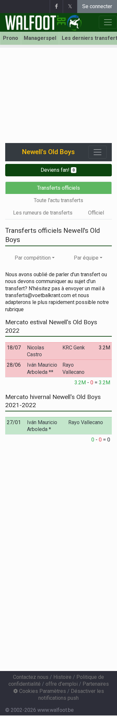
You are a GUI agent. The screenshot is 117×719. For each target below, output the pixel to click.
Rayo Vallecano (85, 422)
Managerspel (40, 38)
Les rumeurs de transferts (42, 213)
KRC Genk (73, 347)
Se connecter (97, 6)
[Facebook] (56, 6)
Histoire (62, 677)
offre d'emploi (62, 684)
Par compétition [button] (33, 258)
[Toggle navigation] (97, 152)
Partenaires (96, 684)
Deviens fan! (58, 170)
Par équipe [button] (86, 258)
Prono (10, 38)
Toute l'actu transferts (58, 200)
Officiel (96, 213)
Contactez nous (30, 677)
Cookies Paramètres (42, 691)
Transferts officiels (58, 188)
